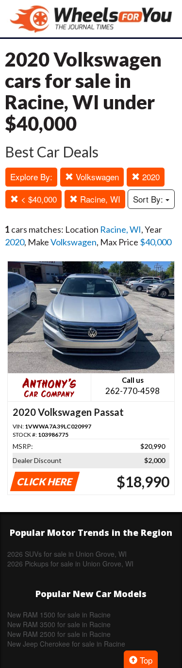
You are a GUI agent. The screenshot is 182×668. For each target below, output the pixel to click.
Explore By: (31, 177)
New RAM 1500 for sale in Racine (59, 614)
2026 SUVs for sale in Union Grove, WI (67, 554)
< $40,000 (37, 199)
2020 (150, 177)
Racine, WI (99, 199)
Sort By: (149, 199)
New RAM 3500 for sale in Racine (59, 624)
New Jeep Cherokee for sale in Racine (66, 644)
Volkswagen (96, 177)
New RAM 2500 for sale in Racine (59, 634)
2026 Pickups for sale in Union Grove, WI (70, 563)
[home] (91, 18)
